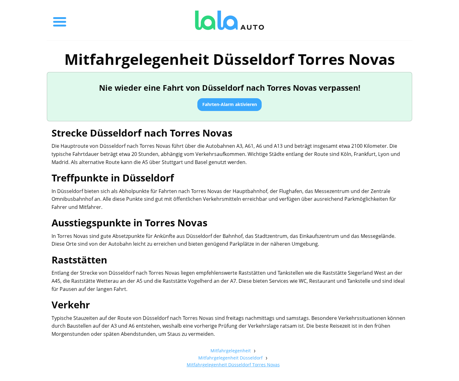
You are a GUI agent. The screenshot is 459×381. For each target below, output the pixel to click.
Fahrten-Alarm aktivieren (229, 104)
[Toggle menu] (59, 20)
